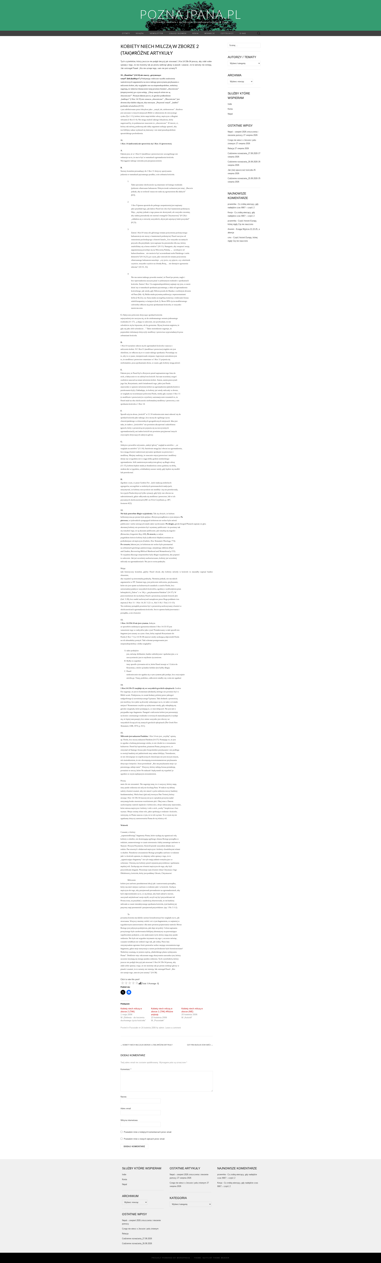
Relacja (231, 148)
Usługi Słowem (177, 33)
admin (161, 1028)
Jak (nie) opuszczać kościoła (240, 170)
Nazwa (123, 1097)
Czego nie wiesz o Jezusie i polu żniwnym (140, 1229)
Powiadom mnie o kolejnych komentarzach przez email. (148, 1132)
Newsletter (156, 33)
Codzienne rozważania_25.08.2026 (243, 178)
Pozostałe (133, 1028)
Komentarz (126, 1069)
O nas (243, 33)
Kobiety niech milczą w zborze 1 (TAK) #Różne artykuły (162, 1011)
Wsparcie (209, 33)
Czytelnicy (227, 33)
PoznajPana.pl (190, 14)
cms (229, 237)
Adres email (126, 1108)
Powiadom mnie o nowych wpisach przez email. (144, 1139)
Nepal (230, 114)
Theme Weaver (221, 1258)
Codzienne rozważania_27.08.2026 (243, 153)
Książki (140, 33)
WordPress (183, 1258)
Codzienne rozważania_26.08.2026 (243, 162)
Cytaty (126, 33)
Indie (230, 104)
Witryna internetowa (129, 1120)
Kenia (195, 33)
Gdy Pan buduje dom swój (200, 1045)
